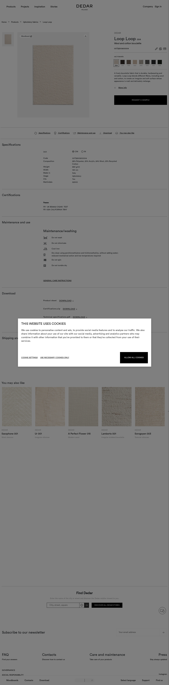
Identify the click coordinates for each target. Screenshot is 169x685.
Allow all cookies (134, 358)
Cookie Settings (29, 358)
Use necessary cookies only (54, 358)
